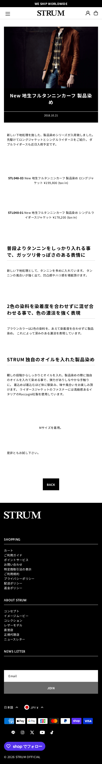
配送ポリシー (13, 583)
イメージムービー (16, 616)
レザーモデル (13, 625)
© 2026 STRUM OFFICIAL (22, 757)
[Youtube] (42, 732)
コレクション (13, 620)
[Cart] (96, 13)
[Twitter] (32, 732)
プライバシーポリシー (19, 578)
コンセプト (11, 611)
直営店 (8, 630)
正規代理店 (11, 634)
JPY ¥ (34, 707)
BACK (51, 484)
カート (8, 550)
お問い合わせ (13, 564)
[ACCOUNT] (88, 13)
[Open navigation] (19, 13)
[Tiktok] (52, 732)
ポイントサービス (16, 560)
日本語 (8, 707)
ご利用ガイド (13, 555)
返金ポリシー (13, 588)
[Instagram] (22, 732)
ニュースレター (14, 639)
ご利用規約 (11, 574)
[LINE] (13, 732)
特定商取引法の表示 (17, 569)
